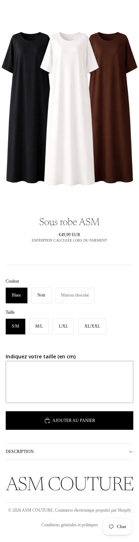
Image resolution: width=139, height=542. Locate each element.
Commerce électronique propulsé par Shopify (93, 510)
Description (20, 451)
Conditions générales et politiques (69, 524)
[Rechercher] (23, 11)
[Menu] (8, 11)
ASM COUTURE (37, 510)
